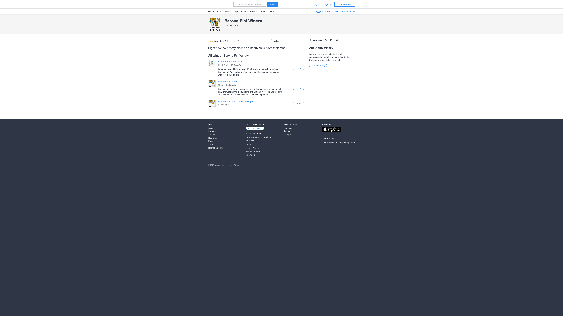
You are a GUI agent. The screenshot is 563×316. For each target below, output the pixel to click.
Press (210, 141)
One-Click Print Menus (344, 11)
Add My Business (345, 4)
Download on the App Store (331, 129)
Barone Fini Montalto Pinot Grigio (235, 101)
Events (244, 11)
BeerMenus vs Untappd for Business (258, 138)
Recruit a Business (216, 147)
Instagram (288, 134)
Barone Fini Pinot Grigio (230, 61)
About (211, 128)
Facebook (288, 128)
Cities (210, 144)
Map (236, 11)
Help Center (213, 137)
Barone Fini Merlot (227, 81)
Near (211, 41)
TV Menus (326, 11)
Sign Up (328, 4)
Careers (212, 131)
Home (211, 11)
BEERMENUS (218, 4)
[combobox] (239, 41)
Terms (229, 164)
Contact (211, 134)
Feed (219, 11)
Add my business (255, 128)
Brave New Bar (267, 11)
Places (227, 11)
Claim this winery (318, 65)
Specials (254, 11)
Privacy (236, 164)
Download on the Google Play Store (338, 142)
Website (317, 40)
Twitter (287, 131)
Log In (316, 4)
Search (272, 4)
